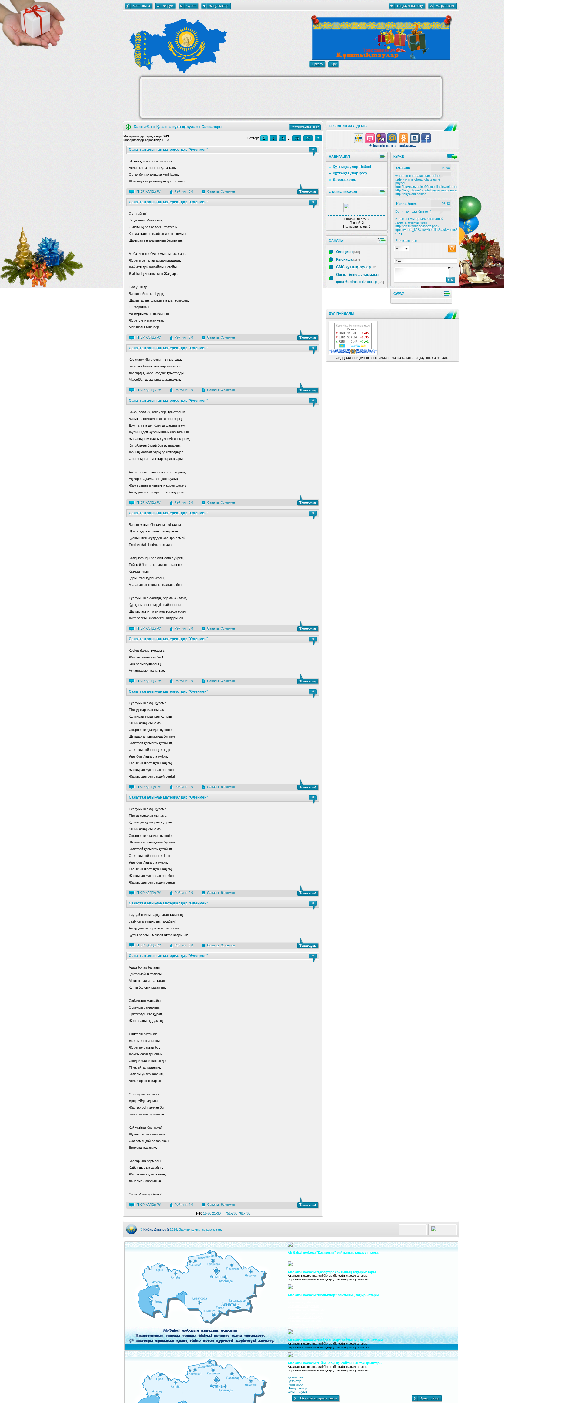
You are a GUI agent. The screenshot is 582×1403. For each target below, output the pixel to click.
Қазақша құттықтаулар (177, 127)
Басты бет (143, 127)
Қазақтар (294, 1381)
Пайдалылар (297, 1388)
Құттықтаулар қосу (350, 173)
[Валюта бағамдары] (353, 348)
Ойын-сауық (297, 1392)
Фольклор (295, 1384)
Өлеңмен (228, 191)
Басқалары (212, 127)
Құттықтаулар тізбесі (352, 167)
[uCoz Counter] (356, 211)
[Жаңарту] (452, 248)
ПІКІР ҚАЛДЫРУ (148, 191)
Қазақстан (295, 1377)
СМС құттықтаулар (353, 267)
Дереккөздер (344, 179)
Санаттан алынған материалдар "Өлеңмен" (168, 149)
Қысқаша (344, 259)
